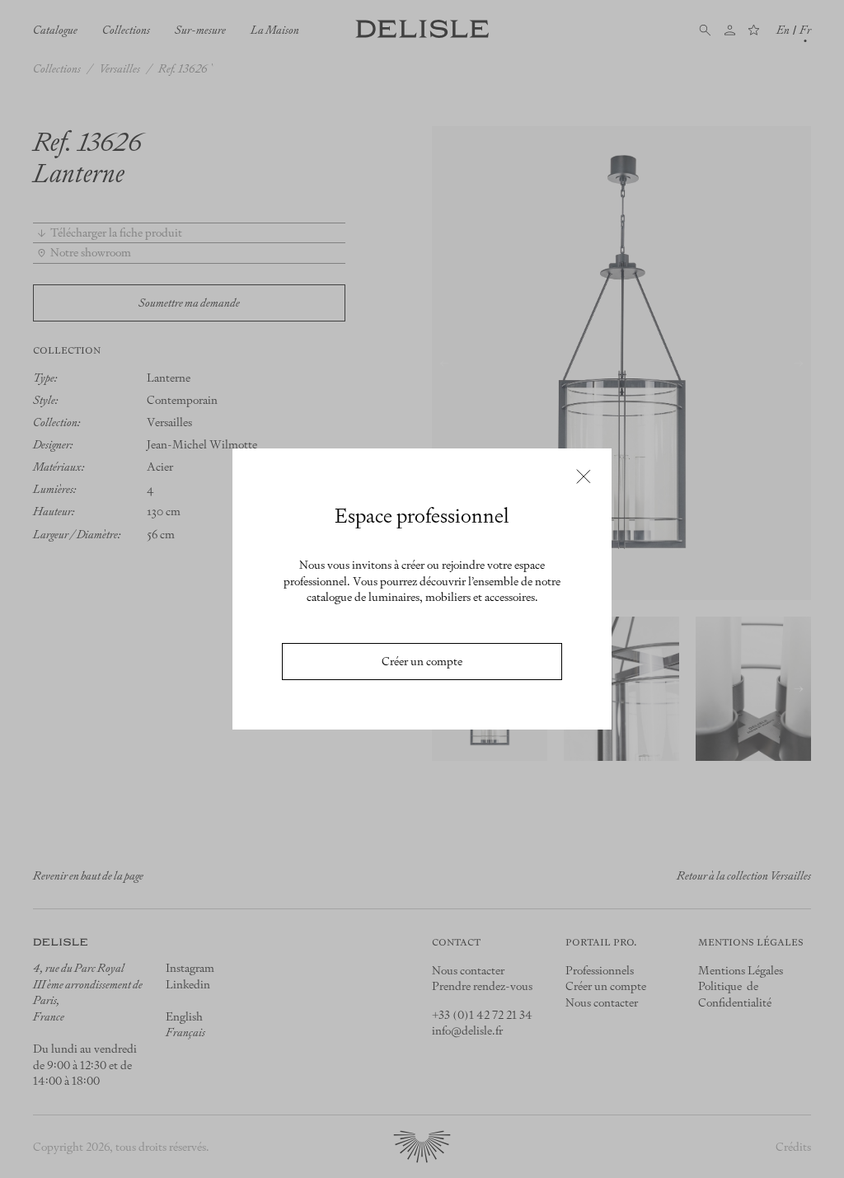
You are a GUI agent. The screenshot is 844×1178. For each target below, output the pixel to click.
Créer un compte (422, 661)
